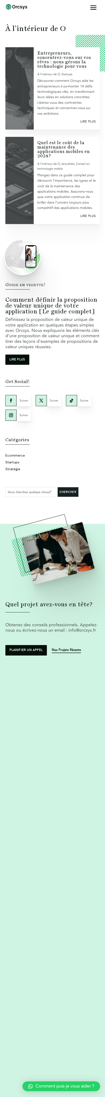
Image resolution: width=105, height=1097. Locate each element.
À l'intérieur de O (48, 74)
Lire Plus (17, 359)
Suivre (24, 400)
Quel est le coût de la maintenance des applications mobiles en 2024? (63, 149)
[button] (61, 1086)
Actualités (68, 164)
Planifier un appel (26, 650)
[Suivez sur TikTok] (71, 400)
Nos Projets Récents (66, 649)
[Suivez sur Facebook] (11, 400)
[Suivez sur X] (41, 400)
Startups (67, 74)
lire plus (88, 121)
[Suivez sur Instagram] (11, 415)
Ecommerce (15, 455)
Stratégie (12, 469)
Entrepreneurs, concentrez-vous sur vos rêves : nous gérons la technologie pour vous (64, 59)
